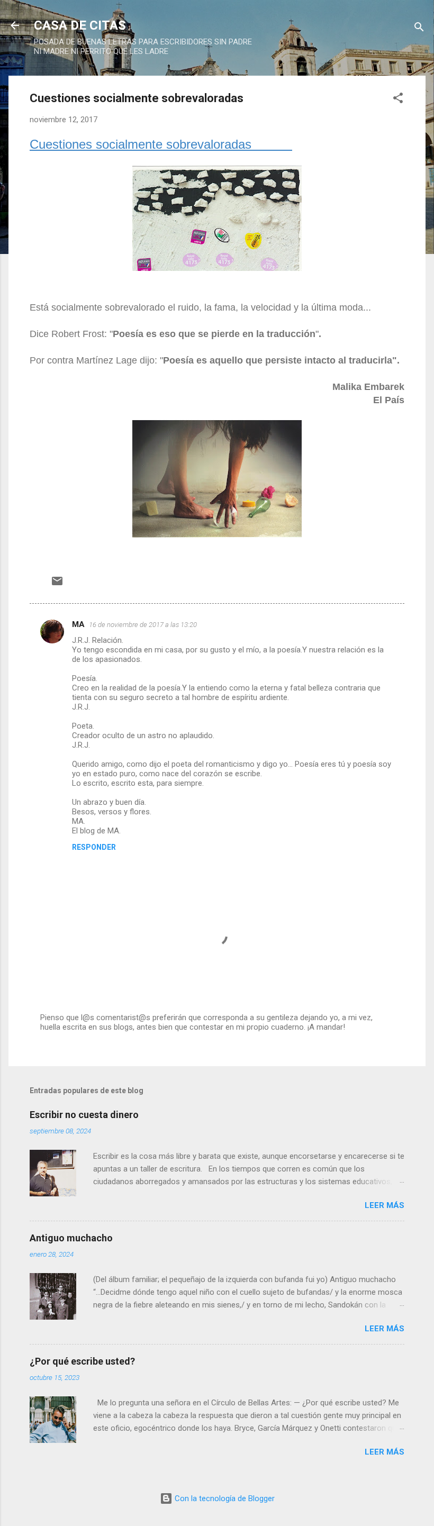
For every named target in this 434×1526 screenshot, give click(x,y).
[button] (398, 100)
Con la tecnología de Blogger (224, 1498)
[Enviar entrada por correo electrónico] (57, 584)
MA (78, 624)
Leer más (384, 1205)
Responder (94, 847)
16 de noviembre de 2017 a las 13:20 (143, 625)
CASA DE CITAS (80, 25)
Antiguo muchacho (71, 1237)
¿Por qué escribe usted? (82, 1361)
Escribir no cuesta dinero (84, 1114)
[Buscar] (419, 29)
